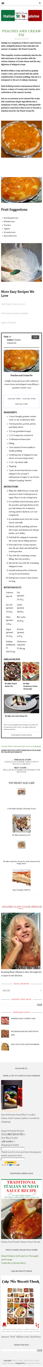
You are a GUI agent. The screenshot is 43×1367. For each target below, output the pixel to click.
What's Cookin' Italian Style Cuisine (25, 1360)
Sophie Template (8, 1363)
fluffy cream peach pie (24, 750)
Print (35, 337)
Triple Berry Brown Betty (13, 1263)
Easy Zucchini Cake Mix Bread (25, 1044)
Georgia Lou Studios (33, 1363)
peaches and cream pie (13, 752)
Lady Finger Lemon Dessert (13, 304)
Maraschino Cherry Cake (23, 1018)
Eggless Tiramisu (8, 323)
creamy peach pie (8, 750)
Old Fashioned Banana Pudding (14, 313)
